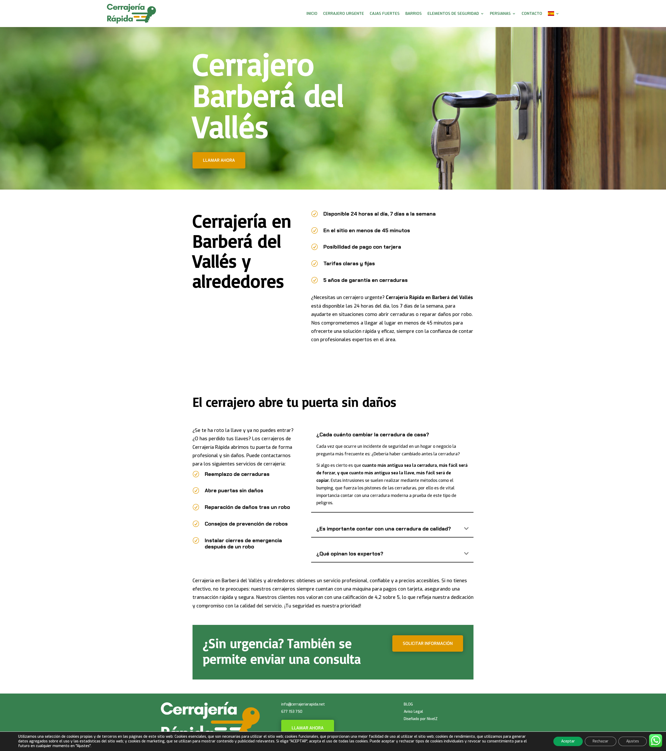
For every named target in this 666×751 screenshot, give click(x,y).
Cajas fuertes (385, 13)
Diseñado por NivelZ (421, 718)
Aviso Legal (413, 711)
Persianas (500, 13)
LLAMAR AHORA (308, 728)
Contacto (532, 13)
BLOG (408, 704)
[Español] (553, 13)
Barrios (413, 13)
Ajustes (632, 741)
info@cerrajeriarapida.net (303, 704)
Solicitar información (428, 643)
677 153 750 (291, 711)
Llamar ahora (219, 160)
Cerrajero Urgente (343, 13)
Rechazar (601, 741)
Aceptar (568, 741)
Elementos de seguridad (453, 13)
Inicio (311, 13)
